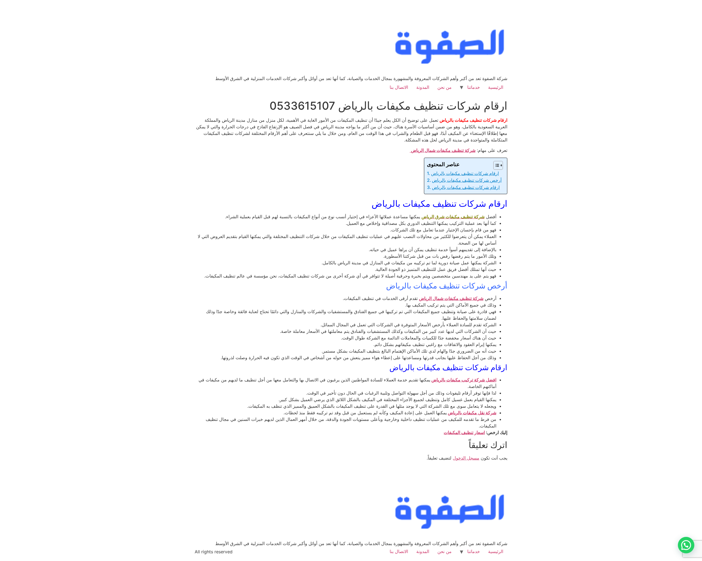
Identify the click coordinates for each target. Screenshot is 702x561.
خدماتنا (473, 87)
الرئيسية (495, 87)
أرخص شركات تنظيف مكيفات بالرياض (467, 180)
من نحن (444, 87)
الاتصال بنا (399, 87)
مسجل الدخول (466, 458)
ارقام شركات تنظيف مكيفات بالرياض (465, 173)
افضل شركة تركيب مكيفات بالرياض (463, 379)
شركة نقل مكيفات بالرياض (472, 412)
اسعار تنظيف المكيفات (464, 432)
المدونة (422, 87)
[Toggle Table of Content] (495, 165)
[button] (686, 545)
